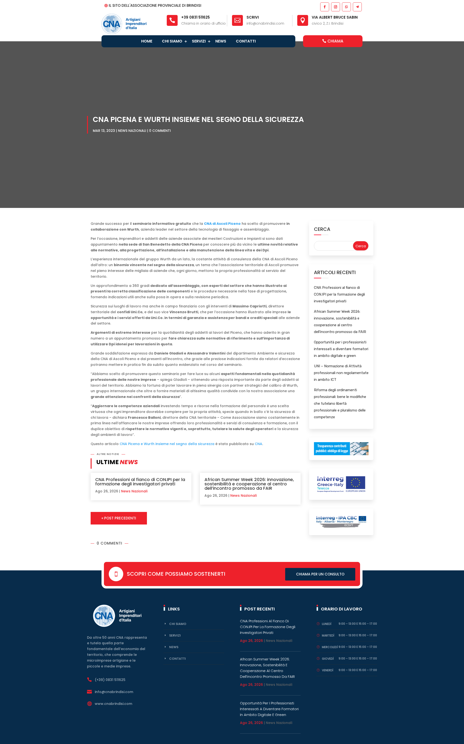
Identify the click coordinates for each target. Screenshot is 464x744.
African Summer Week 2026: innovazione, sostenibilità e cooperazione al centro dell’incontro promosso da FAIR (249, 483)
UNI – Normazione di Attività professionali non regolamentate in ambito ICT (341, 373)
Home (146, 41)
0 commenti (160, 130)
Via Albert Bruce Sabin (335, 17)
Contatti (246, 41)
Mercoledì (330, 647)
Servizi (199, 41)
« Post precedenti (119, 518)
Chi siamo (172, 41)
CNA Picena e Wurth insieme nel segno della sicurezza (167, 443)
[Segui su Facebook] (324, 6)
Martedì (328, 635)
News (220, 41)
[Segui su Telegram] (357, 6)
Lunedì (326, 624)
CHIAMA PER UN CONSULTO (320, 574)
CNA (258, 443)
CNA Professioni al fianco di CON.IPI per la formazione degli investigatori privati (140, 481)
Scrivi (252, 17)
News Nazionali (132, 130)
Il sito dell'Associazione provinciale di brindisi (155, 5)
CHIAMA (335, 41)
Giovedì (328, 659)
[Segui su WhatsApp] (346, 6)
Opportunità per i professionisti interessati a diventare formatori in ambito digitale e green (341, 349)
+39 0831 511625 (195, 17)
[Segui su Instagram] (335, 6)
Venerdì (327, 670)
